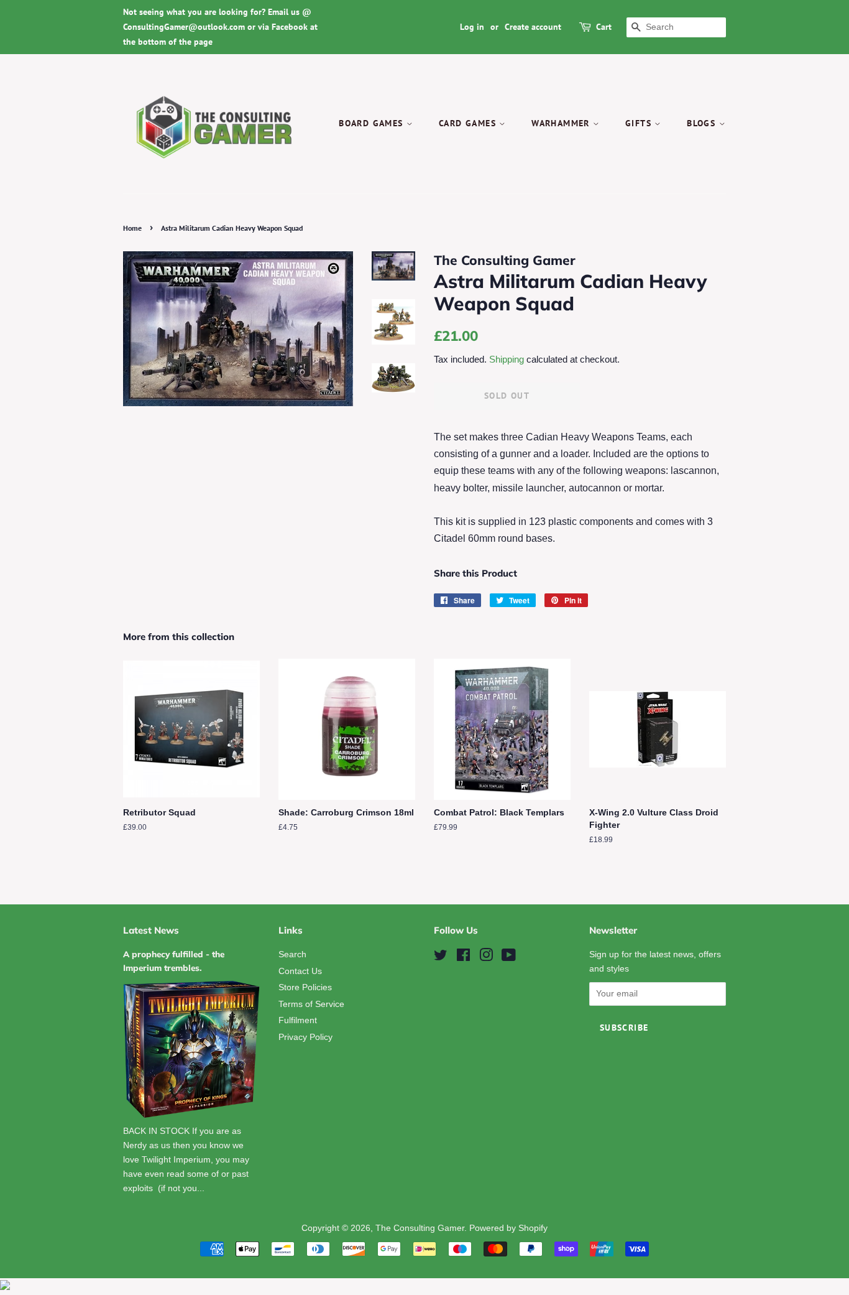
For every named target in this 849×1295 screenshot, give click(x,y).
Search (292, 954)
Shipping (506, 359)
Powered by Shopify (508, 1228)
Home (132, 228)
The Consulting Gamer (419, 1228)
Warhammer (562, 123)
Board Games (372, 123)
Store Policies (305, 987)
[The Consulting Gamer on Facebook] (463, 957)
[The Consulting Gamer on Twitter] (440, 957)
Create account (533, 26)
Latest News (151, 930)
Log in (472, 26)
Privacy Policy (305, 1037)
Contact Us (300, 971)
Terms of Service (311, 1004)
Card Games (469, 123)
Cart (604, 26)
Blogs (702, 123)
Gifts (639, 123)
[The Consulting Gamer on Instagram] (486, 957)
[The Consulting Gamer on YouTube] (509, 957)
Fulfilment (297, 1020)
